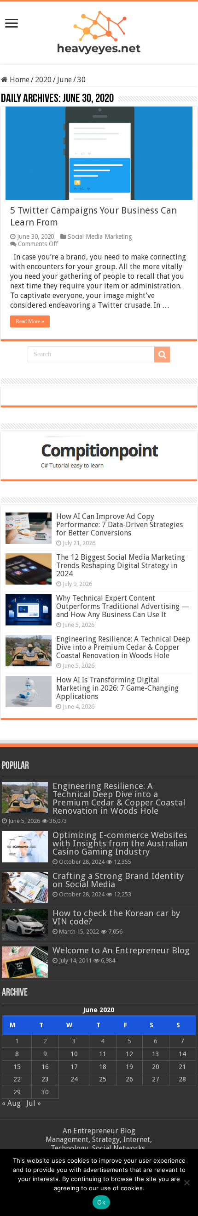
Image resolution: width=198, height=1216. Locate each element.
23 (45, 1079)
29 (17, 1092)
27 (155, 1079)
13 (155, 1054)
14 (182, 1054)
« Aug (11, 1103)
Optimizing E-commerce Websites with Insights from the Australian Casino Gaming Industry (120, 843)
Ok (101, 1202)
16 (45, 1066)
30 (45, 1092)
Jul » (33, 1103)
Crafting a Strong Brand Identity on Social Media (118, 880)
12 (129, 1054)
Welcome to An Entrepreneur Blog (121, 950)
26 (129, 1079)
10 (74, 1054)
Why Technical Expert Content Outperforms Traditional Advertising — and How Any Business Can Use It (122, 606)
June (64, 79)
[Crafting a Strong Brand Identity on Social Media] (25, 887)
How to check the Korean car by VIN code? (116, 917)
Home (18, 79)
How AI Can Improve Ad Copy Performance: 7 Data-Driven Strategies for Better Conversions (119, 524)
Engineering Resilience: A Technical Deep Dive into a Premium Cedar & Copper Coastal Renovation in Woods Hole (123, 647)
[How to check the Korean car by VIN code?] (25, 924)
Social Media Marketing (100, 236)
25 (102, 1079)
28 (182, 1079)
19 (129, 1066)
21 (182, 1066)
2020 (43, 79)
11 (102, 1054)
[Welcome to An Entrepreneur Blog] (25, 962)
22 (17, 1079)
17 (74, 1066)
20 (155, 1066)
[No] (186, 1182)
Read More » (30, 321)
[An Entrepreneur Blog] (99, 31)
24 (74, 1079)
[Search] (162, 354)
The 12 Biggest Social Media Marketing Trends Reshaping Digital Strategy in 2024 (120, 565)
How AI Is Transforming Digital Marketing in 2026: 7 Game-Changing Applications (117, 688)
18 (102, 1066)
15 (17, 1066)
